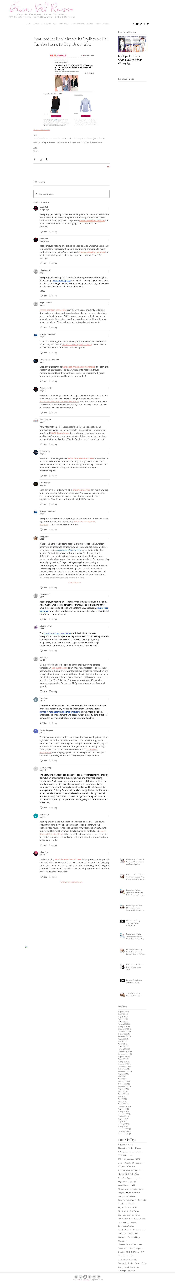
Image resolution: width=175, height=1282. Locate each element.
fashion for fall (62, 143)
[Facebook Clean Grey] (90, 1277)
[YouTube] (137, 23)
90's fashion (131, 1167)
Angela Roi (132, 1181)
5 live (120, 1163)
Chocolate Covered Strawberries (130, 1245)
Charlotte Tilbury (134, 1237)
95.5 (141, 1170)
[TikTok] (140, 23)
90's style (134, 1170)
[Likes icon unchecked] (41, 231)
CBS (131, 1219)
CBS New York (139, 1219)
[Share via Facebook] (34, 159)
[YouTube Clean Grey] (81, 1277)
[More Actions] (108, 208)
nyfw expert (72, 143)
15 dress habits (137, 1152)
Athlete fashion (123, 1189)
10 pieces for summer (125, 1144)
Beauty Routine (130, 1196)
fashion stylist (91, 139)
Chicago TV (122, 1241)
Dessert (137, 1263)
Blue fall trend (123, 1211)
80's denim (140, 1163)
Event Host (134, 1267)
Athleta (134, 1185)
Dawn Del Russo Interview (127, 1259)
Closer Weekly (129, 1248)
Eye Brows (131, 1271)
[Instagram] (133, 23)
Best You (132, 1204)
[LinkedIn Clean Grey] (94, 1277)
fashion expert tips (79, 139)
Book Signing (134, 1211)
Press (35, 147)
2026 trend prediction (126, 1159)
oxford (79, 143)
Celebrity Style (133, 1233)
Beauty (120, 1196)
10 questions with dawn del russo (129, 1148)
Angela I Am (122, 1181)
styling (44, 143)
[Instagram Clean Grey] (76, 1277)
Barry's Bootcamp (124, 1193)
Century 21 (122, 1237)
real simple (100, 139)
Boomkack (122, 1215)
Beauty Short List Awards (127, 1200)
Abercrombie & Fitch (125, 1174)
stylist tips (36, 143)
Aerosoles (121, 1178)
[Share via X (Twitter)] (41, 159)
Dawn (120, 1256)
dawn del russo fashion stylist (63, 139)
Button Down (123, 1219)
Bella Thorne (122, 1204)
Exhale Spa (122, 1271)
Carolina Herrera (139, 1230)
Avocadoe (134, 1189)
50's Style (127, 1163)
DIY (142, 1252)
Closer (120, 1248)
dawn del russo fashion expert (42, 139)
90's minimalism (124, 1170)
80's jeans (121, 1167)
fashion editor (51, 143)
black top (86, 143)
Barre (141, 1189)
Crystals (139, 1248)
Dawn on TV (122, 1263)
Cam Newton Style (125, 1230)
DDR (128, 1252)
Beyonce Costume (124, 1207)
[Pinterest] (147, 23)
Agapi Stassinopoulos (134, 1178)
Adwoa (137, 1174)
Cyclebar (121, 1252)
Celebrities (122, 1233)
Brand (138, 1215)
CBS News (122, 1222)
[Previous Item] (122, 44)
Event (127, 1267)
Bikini (135, 1207)
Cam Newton (132, 1222)
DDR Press (135, 1252)
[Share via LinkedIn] (47, 159)
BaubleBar (136, 1193)
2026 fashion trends (125, 1155)
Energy (120, 1267)
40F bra (139, 1159)
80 (133, 1163)
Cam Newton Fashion (126, 1226)
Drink (144, 1263)
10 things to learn (124, 1152)
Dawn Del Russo (129, 1256)
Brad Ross (130, 1215)
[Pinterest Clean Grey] (99, 1277)
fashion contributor (96, 143)
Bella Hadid (142, 1200)
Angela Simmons (124, 1185)
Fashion (36, 151)
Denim (130, 1263)
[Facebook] (144, 23)
